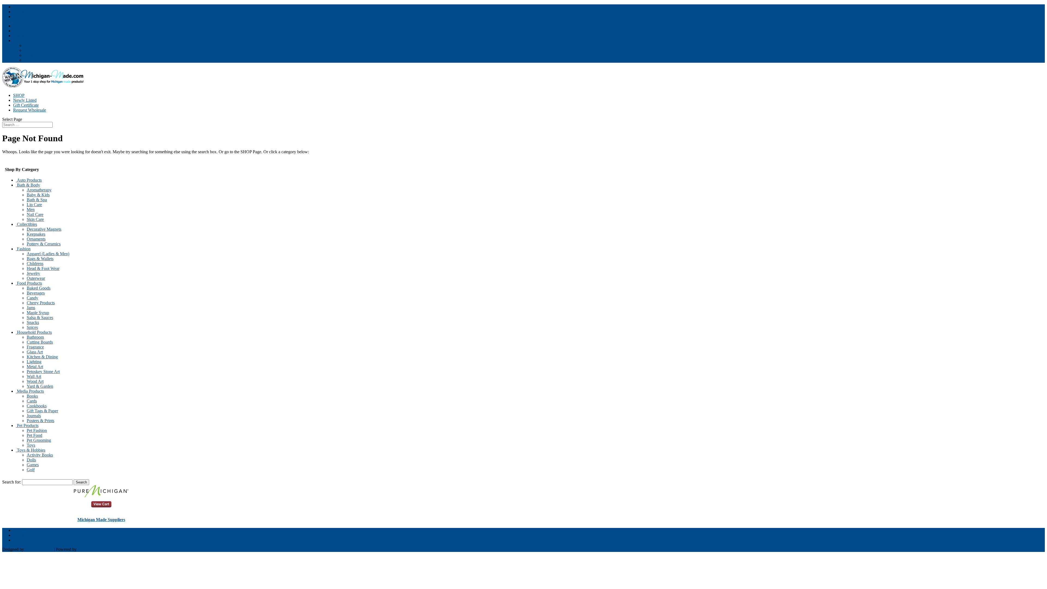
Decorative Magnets (44, 229)
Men (31, 209)
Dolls (31, 460)
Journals (34, 415)
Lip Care (34, 204)
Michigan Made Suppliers (101, 519)
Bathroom (35, 337)
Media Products (30, 391)
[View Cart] (101, 496)
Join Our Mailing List (31, 30)
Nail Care (35, 214)
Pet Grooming (39, 440)
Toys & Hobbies (30, 450)
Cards (32, 401)
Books (32, 396)
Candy (32, 298)
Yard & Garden (40, 386)
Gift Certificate (26, 105)
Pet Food (34, 435)
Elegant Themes (39, 549)
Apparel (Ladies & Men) (48, 253)
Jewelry (33, 273)
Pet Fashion (37, 430)
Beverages (36, 293)
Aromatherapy (39, 190)
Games (33, 464)
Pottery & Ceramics (44, 244)
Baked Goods (38, 288)
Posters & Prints (40, 420)
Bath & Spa (37, 199)
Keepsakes (36, 234)
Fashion (23, 249)
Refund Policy (36, 60)
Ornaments (36, 239)
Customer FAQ (37, 50)
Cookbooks (37, 406)
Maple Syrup (38, 312)
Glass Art (35, 352)
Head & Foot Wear (43, 268)
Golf (31, 469)
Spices (32, 327)
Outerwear (36, 278)
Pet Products (27, 425)
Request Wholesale (29, 110)
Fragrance (35, 347)
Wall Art (34, 376)
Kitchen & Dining (42, 356)
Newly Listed (25, 100)
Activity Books (40, 455)
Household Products (34, 332)
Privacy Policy (36, 55)
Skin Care (35, 219)
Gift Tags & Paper (42, 410)
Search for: (11, 482)
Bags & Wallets (40, 258)
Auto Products (29, 180)
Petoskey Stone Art (43, 371)
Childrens (35, 263)
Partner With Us (27, 25)
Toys (31, 445)
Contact (19, 35)
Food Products (29, 283)
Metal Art (35, 366)
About (29, 45)
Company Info (25, 40)
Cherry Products (41, 302)
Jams (31, 307)
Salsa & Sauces (40, 317)
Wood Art (35, 381)
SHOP (19, 95)
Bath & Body (28, 185)
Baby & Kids (38, 195)
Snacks (33, 322)
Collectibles (26, 224)
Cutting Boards (40, 342)
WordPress (87, 549)
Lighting (34, 361)
